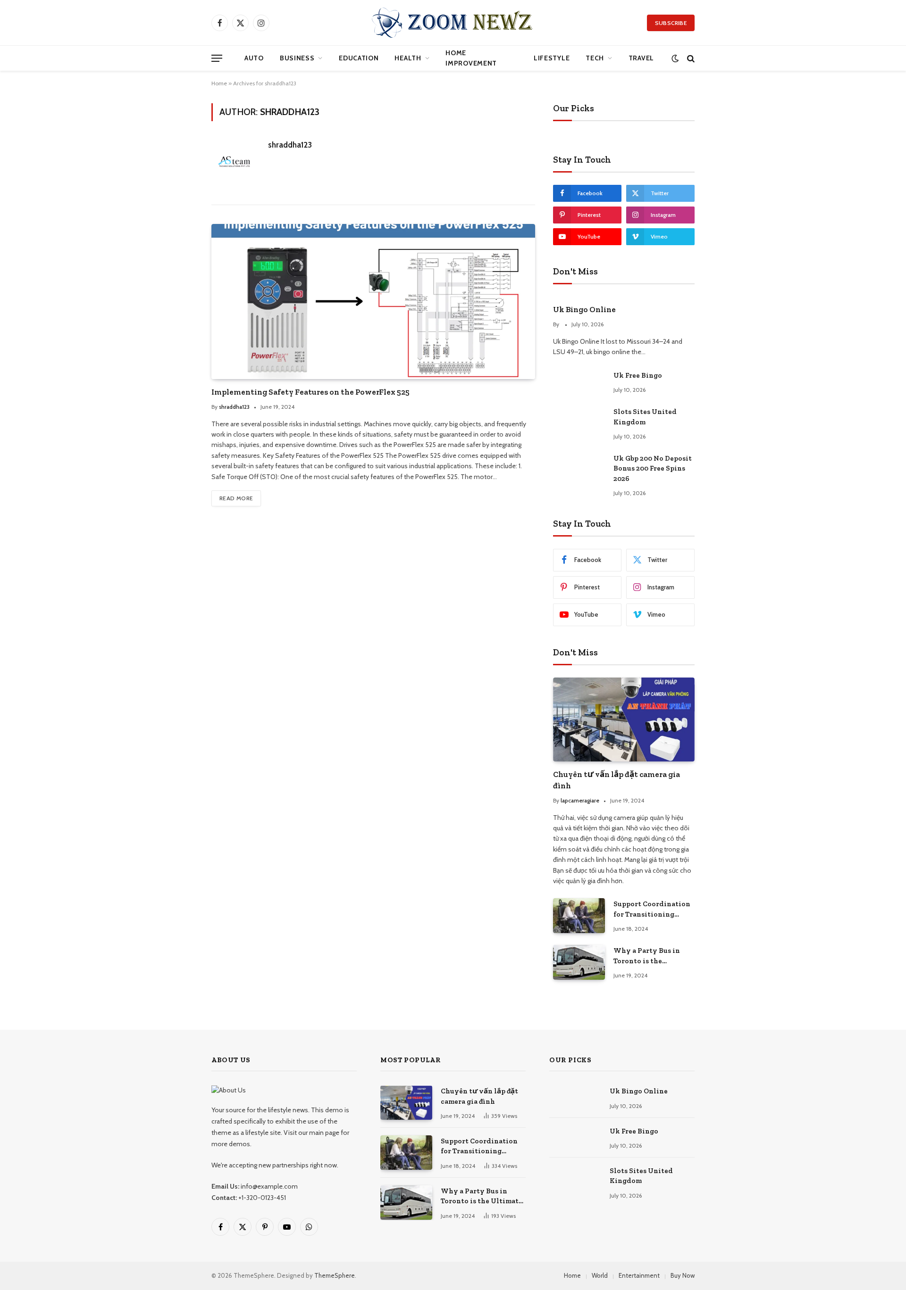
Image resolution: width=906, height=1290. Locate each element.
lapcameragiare (580, 800)
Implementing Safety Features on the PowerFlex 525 (310, 392)
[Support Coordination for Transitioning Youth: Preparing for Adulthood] (579, 915)
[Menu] (216, 58)
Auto (254, 58)
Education (358, 58)
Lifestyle (552, 58)
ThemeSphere (334, 1275)
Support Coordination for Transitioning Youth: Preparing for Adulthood (651, 909)
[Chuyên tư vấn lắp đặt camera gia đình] (624, 720)
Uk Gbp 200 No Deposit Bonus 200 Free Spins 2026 (652, 468)
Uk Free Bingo (637, 375)
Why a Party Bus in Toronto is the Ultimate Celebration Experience (650, 956)
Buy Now (683, 1275)
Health (407, 58)
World (600, 1275)
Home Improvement (471, 58)
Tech (595, 58)
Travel (641, 58)
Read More (236, 498)
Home (219, 83)
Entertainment (639, 1275)
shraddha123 (290, 144)
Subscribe (671, 22)
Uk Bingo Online (584, 309)
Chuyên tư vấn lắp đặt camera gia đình (616, 779)
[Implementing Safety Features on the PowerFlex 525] (373, 301)
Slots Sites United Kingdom (645, 416)
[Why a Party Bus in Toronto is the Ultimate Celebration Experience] (579, 962)
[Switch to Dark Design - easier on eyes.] (675, 58)
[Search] (690, 58)
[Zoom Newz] (453, 22)
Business (297, 58)
